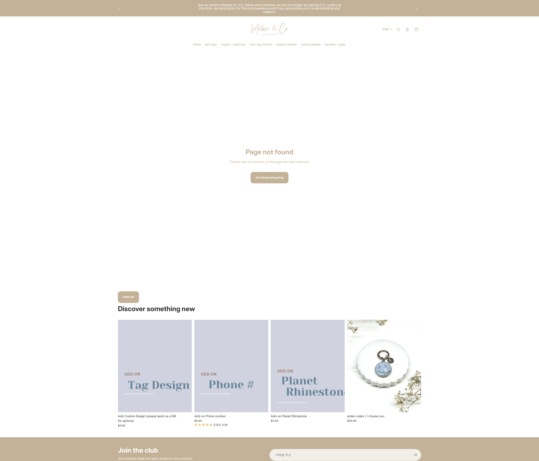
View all (128, 297)
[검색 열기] (398, 29)
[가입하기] (415, 455)
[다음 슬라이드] (416, 8)
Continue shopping (269, 177)
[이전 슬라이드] (119, 8)
